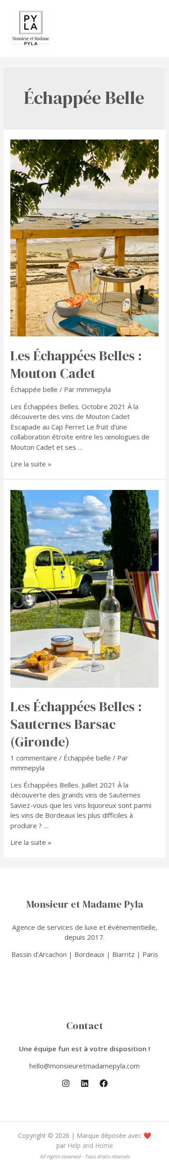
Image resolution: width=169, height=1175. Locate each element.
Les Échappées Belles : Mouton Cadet (76, 364)
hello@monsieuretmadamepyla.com (84, 1065)
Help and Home (90, 1145)
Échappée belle (34, 389)
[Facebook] (104, 1083)
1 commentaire (33, 757)
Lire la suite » (30, 463)
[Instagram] (66, 1083)
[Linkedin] (85, 1083)
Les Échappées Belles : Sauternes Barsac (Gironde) (76, 724)
